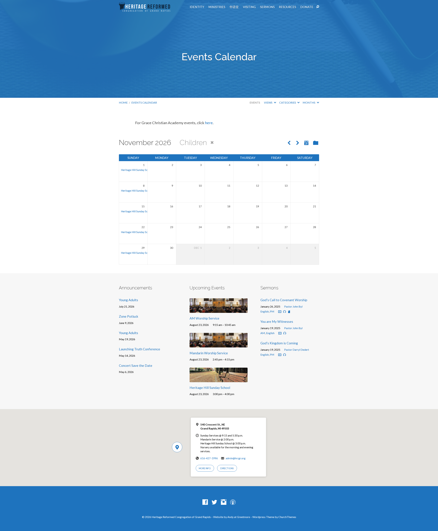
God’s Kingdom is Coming (279, 343)
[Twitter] (214, 502)
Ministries (216, 7)
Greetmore (243, 516)
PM (272, 311)
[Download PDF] (289, 311)
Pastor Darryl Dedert (296, 349)
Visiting (249, 7)
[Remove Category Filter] (212, 142)
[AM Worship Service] (219, 310)
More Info (205, 468)
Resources (287, 7)
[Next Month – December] (297, 143)
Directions (227, 468)
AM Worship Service (204, 318)
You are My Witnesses (276, 321)
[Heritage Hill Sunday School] (219, 379)
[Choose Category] (315, 143)
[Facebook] (205, 502)
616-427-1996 (209, 458)
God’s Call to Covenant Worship (283, 300)
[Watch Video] (279, 311)
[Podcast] (233, 502)
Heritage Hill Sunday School (137, 169)
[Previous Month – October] (289, 143)
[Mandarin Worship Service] (219, 344)
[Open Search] (317, 6)
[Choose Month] (306, 142)
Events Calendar (144, 102)
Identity (197, 7)
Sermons (267, 7)
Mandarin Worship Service (209, 353)
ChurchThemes (287, 516)
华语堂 (234, 7)
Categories (288, 102)
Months (309, 102)
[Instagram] (223, 502)
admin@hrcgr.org (236, 458)
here (209, 122)
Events (255, 102)
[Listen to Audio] (284, 311)
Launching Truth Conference (139, 349)
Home (123, 102)
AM (262, 333)
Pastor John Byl (293, 306)
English (264, 311)
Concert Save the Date (135, 365)
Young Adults (128, 300)
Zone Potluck (128, 316)
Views (268, 102)
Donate (306, 7)
